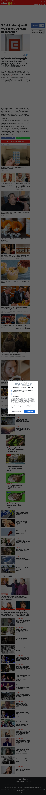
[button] (23, 396)
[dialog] (23, 397)
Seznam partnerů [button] (26, 402)
